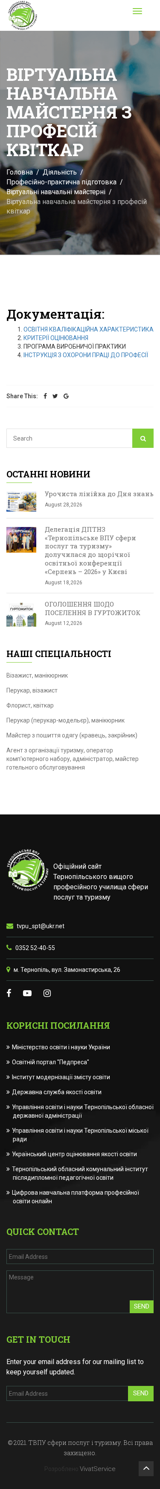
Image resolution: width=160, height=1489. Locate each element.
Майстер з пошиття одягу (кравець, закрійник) (71, 735)
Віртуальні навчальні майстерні (55, 192)
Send (141, 1306)
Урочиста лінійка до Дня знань (99, 493)
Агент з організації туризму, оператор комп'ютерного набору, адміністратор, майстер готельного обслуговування (72, 759)
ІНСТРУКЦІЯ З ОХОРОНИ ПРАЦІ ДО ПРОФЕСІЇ (85, 355)
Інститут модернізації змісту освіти (61, 1077)
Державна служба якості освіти (57, 1092)
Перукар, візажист (32, 690)
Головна (19, 172)
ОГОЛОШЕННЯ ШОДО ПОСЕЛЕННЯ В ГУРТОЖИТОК (92, 608)
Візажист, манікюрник (37, 675)
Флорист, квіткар (30, 705)
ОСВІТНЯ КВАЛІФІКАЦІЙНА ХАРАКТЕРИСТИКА (88, 329)
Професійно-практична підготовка (61, 182)
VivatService (98, 1469)
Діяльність (60, 172)
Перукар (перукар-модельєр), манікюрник (65, 720)
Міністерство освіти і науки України (61, 1047)
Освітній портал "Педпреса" (51, 1062)
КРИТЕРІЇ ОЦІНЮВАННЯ (55, 338)
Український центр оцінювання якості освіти (75, 1154)
